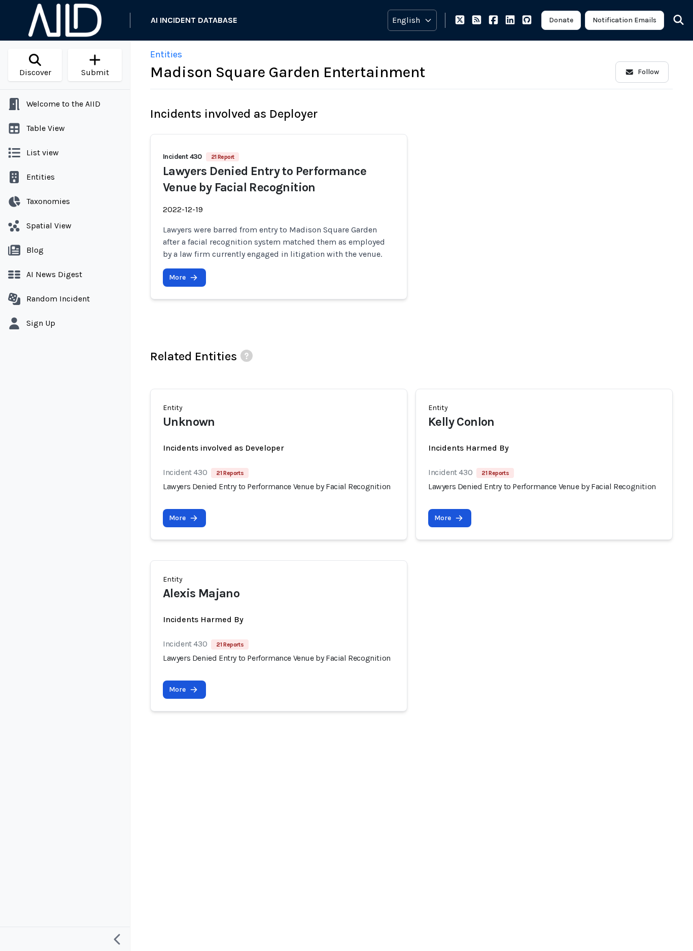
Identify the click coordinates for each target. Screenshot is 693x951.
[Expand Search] (672, 20)
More (177, 277)
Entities (166, 54)
